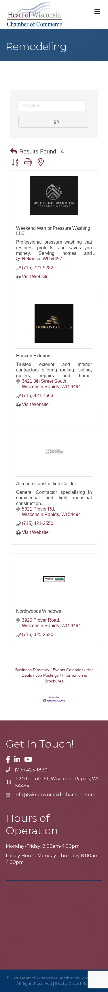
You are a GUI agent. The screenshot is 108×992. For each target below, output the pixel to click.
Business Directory (32, 670)
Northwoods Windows (38, 611)
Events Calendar (68, 670)
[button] (13, 151)
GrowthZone (80, 983)
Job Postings (47, 675)
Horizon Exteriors (34, 355)
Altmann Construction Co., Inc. (47, 483)
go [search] (56, 121)
